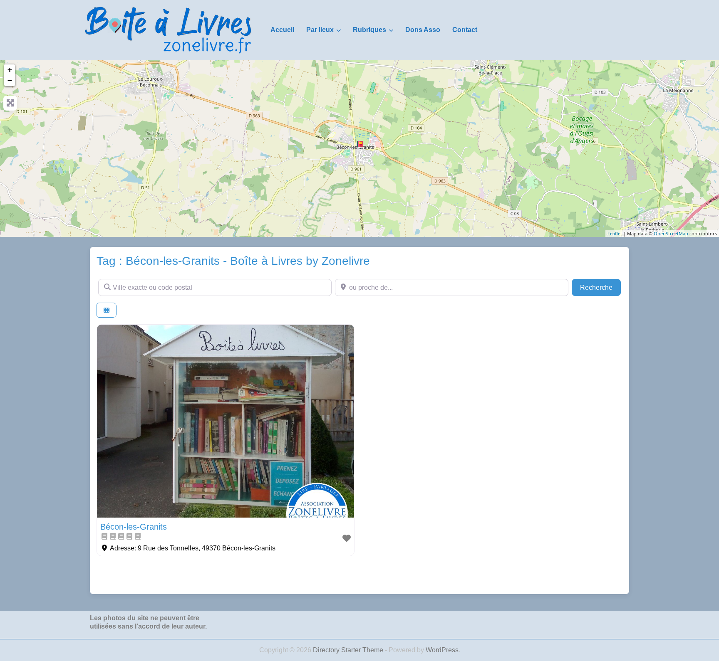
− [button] (9, 80)
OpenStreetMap (671, 233)
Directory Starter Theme (349, 650)
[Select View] (107, 310)
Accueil (282, 29)
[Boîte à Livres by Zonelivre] (168, 29)
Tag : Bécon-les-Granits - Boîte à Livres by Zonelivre (233, 260)
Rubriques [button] (369, 29)
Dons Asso (422, 29)
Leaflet (614, 233)
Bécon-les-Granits (133, 526)
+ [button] (9, 69)
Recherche (600, 287)
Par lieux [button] (320, 29)
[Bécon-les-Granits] (360, 144)
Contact (464, 29)
